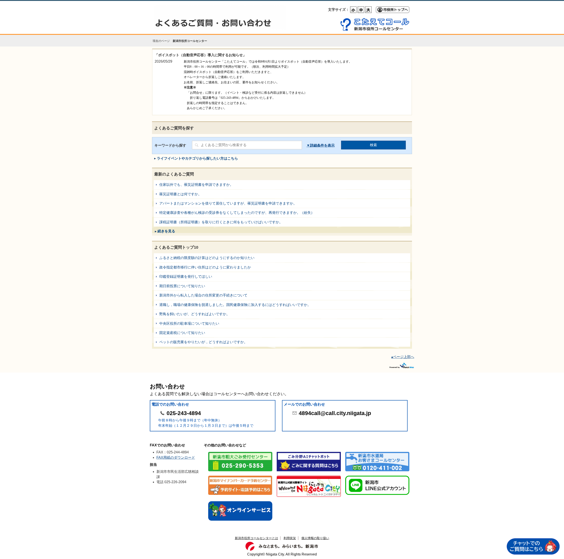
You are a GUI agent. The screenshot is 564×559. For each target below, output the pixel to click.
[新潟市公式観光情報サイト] (309, 476)
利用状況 (290, 538)
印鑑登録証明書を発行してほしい (282, 276)
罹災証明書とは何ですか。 (282, 194)
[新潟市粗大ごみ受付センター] (240, 452)
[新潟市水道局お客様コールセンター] (377, 452)
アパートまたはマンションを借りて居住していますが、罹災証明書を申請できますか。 (282, 203)
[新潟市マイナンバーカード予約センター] (240, 476)
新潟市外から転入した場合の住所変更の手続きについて (282, 295)
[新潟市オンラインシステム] (240, 501)
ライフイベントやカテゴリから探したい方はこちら (197, 158)
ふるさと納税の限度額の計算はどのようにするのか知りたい (282, 257)
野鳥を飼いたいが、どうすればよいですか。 (282, 314)
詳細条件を (319, 145)
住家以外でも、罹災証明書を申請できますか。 (282, 184)
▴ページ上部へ (402, 357)
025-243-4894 (184, 413)
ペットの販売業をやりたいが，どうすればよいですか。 (282, 342)
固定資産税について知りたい (282, 332)
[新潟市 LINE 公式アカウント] (377, 476)
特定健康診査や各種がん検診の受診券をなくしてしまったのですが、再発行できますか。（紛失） (282, 212)
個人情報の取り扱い (315, 538)
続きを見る (166, 231)
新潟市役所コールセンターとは (256, 538)
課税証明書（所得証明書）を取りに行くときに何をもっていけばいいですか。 (282, 222)
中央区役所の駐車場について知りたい (282, 323)
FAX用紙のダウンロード (175, 457)
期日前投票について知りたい (282, 286)
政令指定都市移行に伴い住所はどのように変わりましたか (282, 267)
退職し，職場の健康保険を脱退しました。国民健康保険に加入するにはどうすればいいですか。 (282, 304)
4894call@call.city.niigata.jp (335, 413)
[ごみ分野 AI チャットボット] (309, 452)
